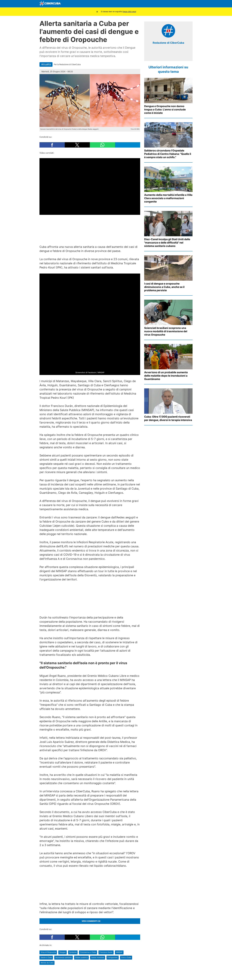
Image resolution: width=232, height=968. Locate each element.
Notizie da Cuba (47, 963)
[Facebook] (164, 3)
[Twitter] (171, 3)
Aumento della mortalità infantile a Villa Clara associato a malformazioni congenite (168, 198)
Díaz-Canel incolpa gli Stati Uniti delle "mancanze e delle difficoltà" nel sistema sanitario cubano (167, 243)
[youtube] (174, 54)
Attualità (46, 64)
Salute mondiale (97, 957)
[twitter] (166, 54)
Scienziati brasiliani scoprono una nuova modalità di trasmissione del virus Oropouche (165, 331)
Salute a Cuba (46, 957)
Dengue (62, 952)
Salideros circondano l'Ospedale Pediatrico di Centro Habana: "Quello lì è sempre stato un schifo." (167, 154)
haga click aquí (129, 11)
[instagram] (170, 54)
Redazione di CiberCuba (168, 42)
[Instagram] (190, 3)
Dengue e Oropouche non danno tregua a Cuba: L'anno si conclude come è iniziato (165, 109)
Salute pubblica (81, 957)
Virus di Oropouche (48, 952)
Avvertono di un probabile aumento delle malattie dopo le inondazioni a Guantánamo (166, 376)
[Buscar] (158, 3)
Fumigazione (112, 957)
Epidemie (73, 952)
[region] (89, 228)
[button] (52, 145)
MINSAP (119, 952)
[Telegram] (183, 3)
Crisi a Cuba (126, 957)
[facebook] (162, 54)
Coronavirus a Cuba (88, 952)
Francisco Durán (105, 952)
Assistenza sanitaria (63, 957)
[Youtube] (177, 3)
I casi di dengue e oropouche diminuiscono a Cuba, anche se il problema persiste (164, 287)
